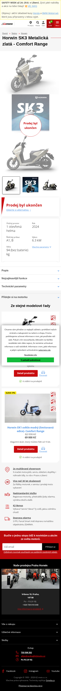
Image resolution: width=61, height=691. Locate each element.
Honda (36, 13)
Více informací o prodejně (30, 608)
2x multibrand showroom (27, 468)
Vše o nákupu (8, 624)
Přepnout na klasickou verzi (30, 685)
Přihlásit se (50, 546)
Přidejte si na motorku (15, 297)
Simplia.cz (50, 680)
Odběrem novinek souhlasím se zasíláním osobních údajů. (30, 552)
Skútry (14, 33)
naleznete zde (44, 349)
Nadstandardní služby (25, 493)
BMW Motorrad (50, 13)
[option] (11, 186)
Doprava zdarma (22, 517)
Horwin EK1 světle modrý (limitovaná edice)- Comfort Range (30, 429)
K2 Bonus (18, 505)
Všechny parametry (40, 247)
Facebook (10, 671)
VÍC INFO (32, 6)
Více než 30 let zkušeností (27, 480)
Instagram (33, 671)
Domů (5, 33)
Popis (5, 270)
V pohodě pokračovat (30, 360)
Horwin (24, 33)
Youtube (55, 671)
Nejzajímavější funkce (14, 278)
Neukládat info (30, 355)
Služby (5, 640)
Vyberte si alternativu (17, 209)
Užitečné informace (11, 632)
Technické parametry (14, 286)
